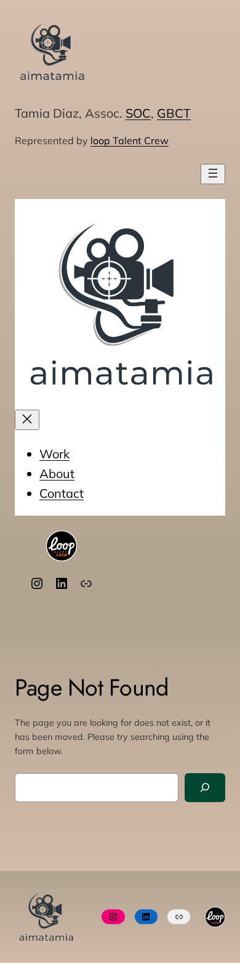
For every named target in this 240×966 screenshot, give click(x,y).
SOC (138, 113)
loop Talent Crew (129, 140)
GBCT (174, 113)
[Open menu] (213, 174)
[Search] (205, 787)
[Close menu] (27, 420)
